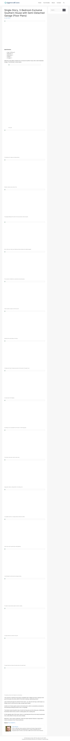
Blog (47, 739)
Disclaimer (40, 739)
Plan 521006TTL (11, 722)
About (53, 2)
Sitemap (44, 739)
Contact (59, 2)
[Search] (64, 10)
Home (39, 2)
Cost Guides (46, 2)
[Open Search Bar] (64, 2)
